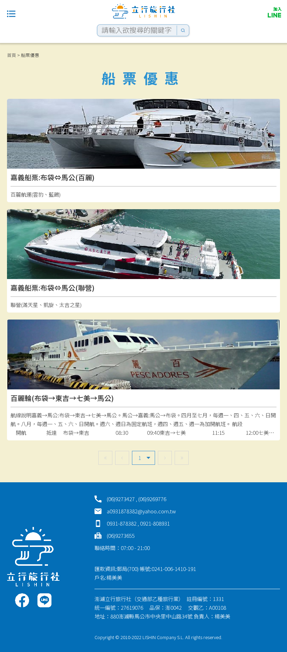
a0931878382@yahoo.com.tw (141, 511)
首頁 (11, 55)
